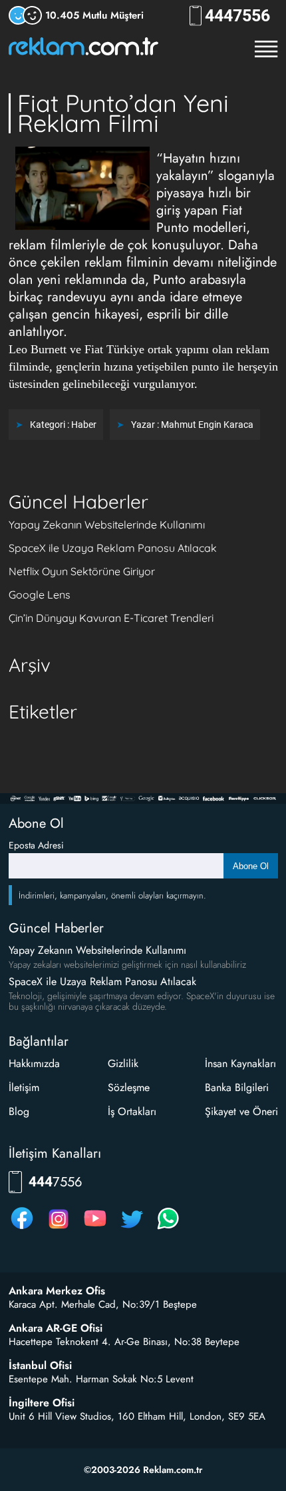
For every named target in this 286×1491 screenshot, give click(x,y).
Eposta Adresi (36, 845)
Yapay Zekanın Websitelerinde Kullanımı (107, 524)
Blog (19, 1111)
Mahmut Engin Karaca (207, 424)
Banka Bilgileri (237, 1087)
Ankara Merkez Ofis (57, 1291)
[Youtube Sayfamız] (95, 1228)
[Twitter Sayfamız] (131, 1228)
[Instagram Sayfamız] (58, 1228)
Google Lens (40, 594)
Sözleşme (129, 1087)
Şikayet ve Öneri (241, 1111)
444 (237, 15)
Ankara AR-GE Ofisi (55, 1328)
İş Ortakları (132, 1111)
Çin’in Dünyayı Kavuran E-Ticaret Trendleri (111, 618)
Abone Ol (251, 866)
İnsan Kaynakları (240, 1063)
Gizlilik (123, 1063)
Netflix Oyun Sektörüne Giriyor (82, 571)
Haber (83, 424)
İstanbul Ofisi (40, 1365)
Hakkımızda (34, 1063)
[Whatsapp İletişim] (168, 1228)
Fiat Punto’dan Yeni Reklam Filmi (123, 113)
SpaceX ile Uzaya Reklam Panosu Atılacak (113, 548)
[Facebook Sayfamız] (22, 1228)
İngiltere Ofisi (41, 1403)
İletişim (24, 1087)
